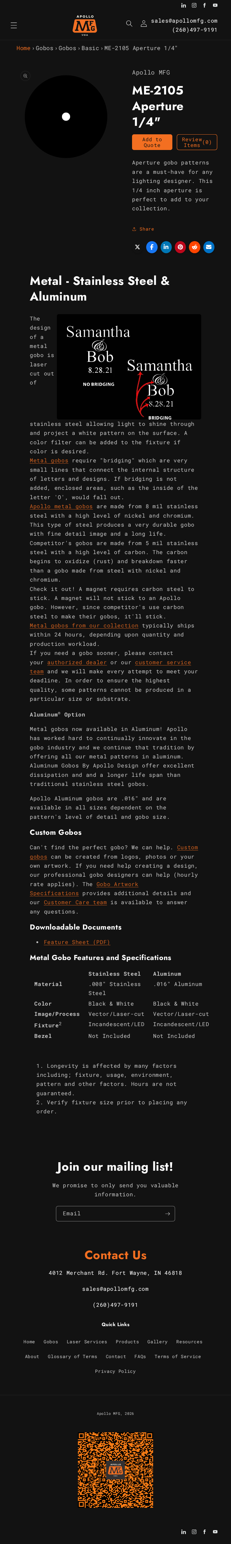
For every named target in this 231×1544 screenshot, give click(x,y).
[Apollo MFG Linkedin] (183, 5)
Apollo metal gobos (61, 506)
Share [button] (147, 229)
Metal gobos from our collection (84, 625)
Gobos (44, 48)
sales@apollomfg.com (184, 20)
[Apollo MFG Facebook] (204, 5)
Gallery (157, 1341)
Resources (189, 1341)
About (32, 1356)
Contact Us (116, 1255)
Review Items (197, 142)
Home (24, 48)
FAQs (140, 1356)
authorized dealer (77, 662)
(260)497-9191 (195, 29)
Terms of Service (178, 1356)
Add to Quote (152, 142)
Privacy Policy (115, 1371)
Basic (90, 48)
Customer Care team (75, 902)
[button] (14, 25)
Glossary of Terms (72, 1356)
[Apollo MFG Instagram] (194, 5)
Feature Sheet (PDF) (77, 942)
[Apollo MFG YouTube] (215, 5)
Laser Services (87, 1341)
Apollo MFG (108, 1413)
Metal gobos (49, 460)
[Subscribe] (167, 1214)
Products (127, 1341)
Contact (116, 1356)
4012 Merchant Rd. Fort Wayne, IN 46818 (115, 1272)
